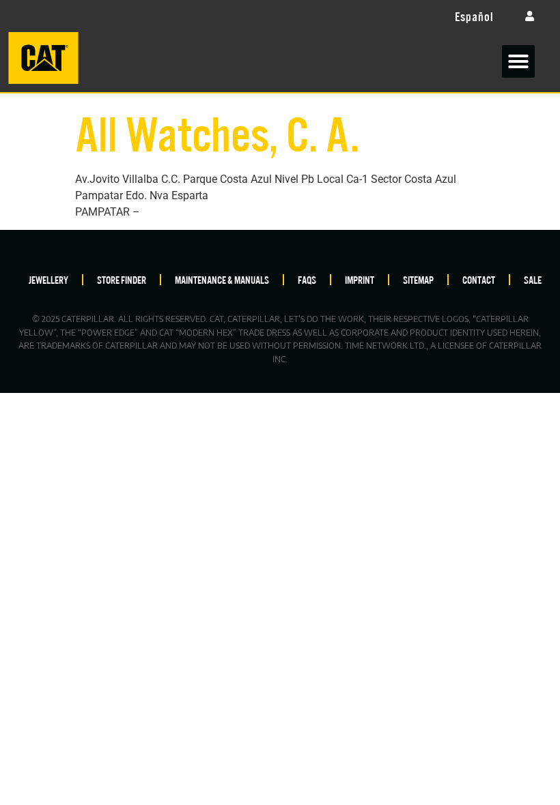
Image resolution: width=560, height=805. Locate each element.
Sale (533, 279)
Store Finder (121, 279)
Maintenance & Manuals (222, 279)
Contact (478, 279)
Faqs (307, 279)
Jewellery (48, 279)
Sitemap (418, 279)
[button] (518, 61)
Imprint (359, 279)
